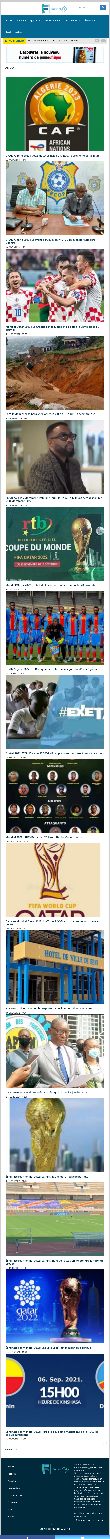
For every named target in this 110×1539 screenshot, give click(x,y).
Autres (19, 32)
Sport (8, 32)
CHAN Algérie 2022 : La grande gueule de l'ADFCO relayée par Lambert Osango (50, 241)
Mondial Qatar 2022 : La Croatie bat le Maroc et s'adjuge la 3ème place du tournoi (52, 328)
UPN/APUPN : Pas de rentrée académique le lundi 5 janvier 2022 (46, 1092)
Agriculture (35, 20)
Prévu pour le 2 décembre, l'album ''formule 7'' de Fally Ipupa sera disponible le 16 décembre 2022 (54, 499)
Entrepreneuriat (72, 20)
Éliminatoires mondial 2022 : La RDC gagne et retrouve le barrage (47, 1176)
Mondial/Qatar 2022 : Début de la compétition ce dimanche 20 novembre (51, 585)
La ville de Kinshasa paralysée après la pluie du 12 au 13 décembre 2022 (51, 414)
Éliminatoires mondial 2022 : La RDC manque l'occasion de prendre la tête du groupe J (54, 1262)
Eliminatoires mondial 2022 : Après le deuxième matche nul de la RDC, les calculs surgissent (52, 1433)
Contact (55, 1524)
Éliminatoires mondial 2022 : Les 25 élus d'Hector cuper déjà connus (48, 1347)
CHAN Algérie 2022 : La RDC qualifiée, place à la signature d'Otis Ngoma (51, 669)
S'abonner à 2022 (11, 1449)
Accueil (9, 20)
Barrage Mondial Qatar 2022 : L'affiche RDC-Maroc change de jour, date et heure (52, 923)
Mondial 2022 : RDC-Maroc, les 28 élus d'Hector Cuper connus (44, 837)
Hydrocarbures (52, 20)
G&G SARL (65, 1528)
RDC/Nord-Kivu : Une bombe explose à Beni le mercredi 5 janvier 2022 (50, 1008)
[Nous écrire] (82, 1537)
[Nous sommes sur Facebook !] (27, 1537)
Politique (21, 20)
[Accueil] (55, 9)
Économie (90, 20)
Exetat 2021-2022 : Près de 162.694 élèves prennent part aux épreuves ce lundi (55, 753)
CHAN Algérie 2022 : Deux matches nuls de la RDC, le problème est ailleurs (52, 155)
